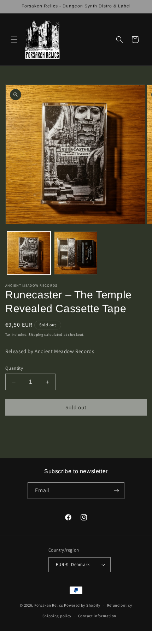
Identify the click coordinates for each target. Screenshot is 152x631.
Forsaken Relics (48, 604)
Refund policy (119, 605)
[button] (14, 39)
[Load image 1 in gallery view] (29, 253)
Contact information (97, 615)
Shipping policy (57, 615)
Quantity (14, 368)
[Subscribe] (116, 490)
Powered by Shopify (82, 604)
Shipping (36, 334)
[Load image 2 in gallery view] (76, 253)
